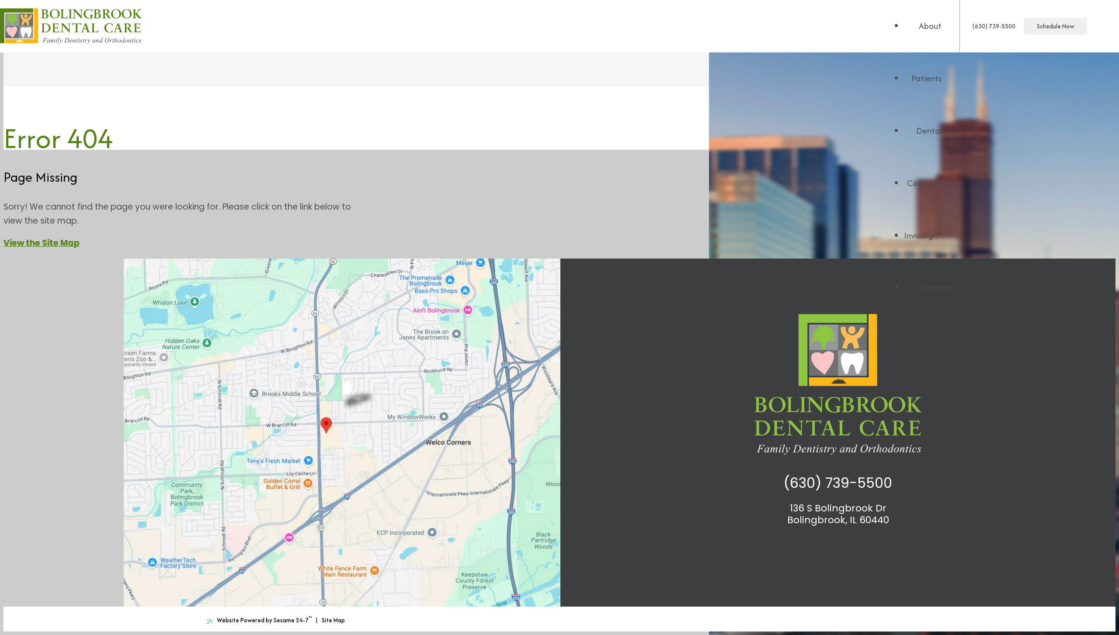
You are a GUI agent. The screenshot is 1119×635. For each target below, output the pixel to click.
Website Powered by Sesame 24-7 (264, 619)
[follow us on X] (831, 549)
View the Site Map (41, 243)
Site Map (333, 620)
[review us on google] (816, 549)
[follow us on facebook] (802, 549)
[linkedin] (859, 549)
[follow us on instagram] (845, 549)
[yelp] (874, 549)
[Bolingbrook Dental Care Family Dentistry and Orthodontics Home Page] (71, 26)
